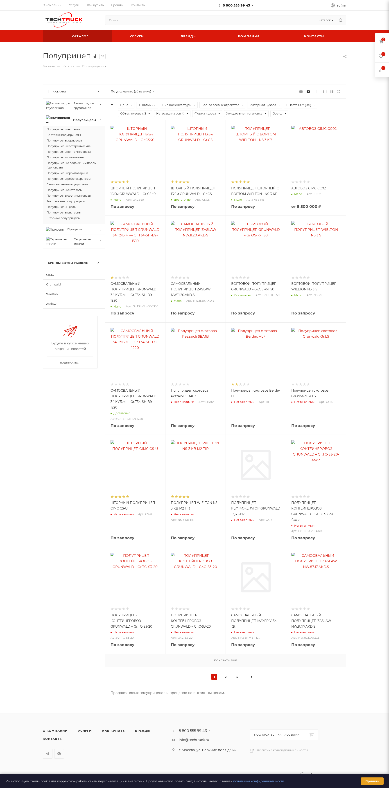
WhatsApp (59, 754)
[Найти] (340, 20)
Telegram (47, 754)
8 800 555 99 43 (236, 5)
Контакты (52, 739)
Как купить (113, 730)
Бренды (142, 730)
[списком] (332, 91)
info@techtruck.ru (194, 740)
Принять (372, 781)
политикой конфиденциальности (258, 781)
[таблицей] (339, 91)
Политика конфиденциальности (282, 750)
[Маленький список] (301, 91)
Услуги (85, 730)
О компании (55, 730)
